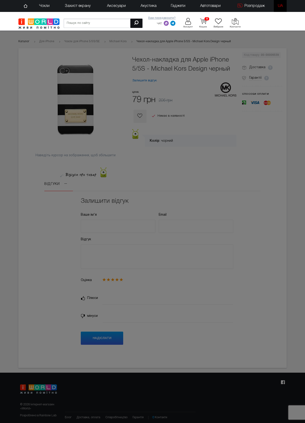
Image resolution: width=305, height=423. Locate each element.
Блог (68, 417)
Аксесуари (116, 6)
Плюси (92, 298)
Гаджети (178, 6)
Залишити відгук (144, 80)
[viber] (166, 23)
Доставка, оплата (88, 417)
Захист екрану (78, 6)
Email (163, 214)
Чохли (44, 6)
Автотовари (210, 6)
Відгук (86, 239)
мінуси (92, 316)
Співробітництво (116, 417)
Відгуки (52, 184)
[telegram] (173, 23)
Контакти (161, 417)
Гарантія (138, 417)
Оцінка (86, 280)
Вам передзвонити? (162, 18)
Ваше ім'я (89, 214)
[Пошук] (136, 23)
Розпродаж (254, 6)
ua (280, 6)
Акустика (149, 6)
